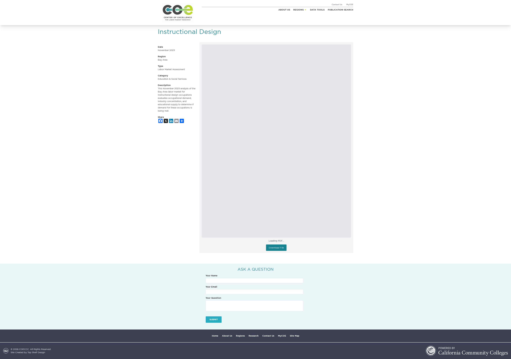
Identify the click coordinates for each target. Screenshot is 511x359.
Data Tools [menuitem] (317, 9)
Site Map (294, 335)
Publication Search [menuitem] (340, 9)
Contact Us (337, 4)
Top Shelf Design (36, 352)
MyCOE (349, 4)
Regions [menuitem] (298, 9)
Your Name (211, 275)
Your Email (211, 287)
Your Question (213, 298)
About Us (227, 335)
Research (254, 335)
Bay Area (162, 59)
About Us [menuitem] (284, 9)
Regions (240, 335)
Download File (276, 247)
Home (215, 335)
